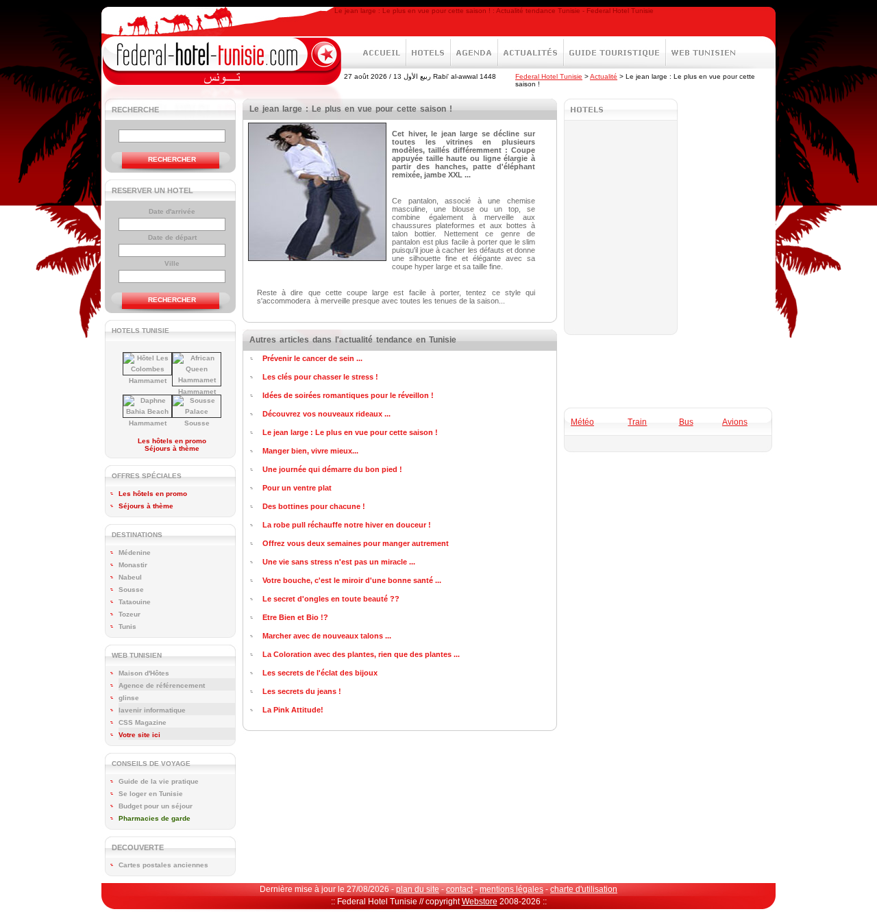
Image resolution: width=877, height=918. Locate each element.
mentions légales (511, 889)
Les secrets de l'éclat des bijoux (320, 673)
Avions (735, 422)
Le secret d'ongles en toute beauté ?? (330, 599)
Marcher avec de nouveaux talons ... (326, 636)
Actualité (603, 76)
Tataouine (135, 602)
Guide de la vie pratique (159, 781)
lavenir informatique (152, 710)
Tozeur (129, 614)
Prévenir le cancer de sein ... (312, 358)
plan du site (417, 889)
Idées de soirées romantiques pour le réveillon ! (348, 395)
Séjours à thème (172, 448)
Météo (582, 422)
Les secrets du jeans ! (301, 691)
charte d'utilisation (583, 889)
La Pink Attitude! (292, 710)
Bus (686, 422)
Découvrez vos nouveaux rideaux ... (326, 414)
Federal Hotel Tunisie (548, 76)
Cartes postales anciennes (163, 865)
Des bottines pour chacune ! (313, 506)
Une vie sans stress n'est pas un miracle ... (338, 562)
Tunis (127, 626)
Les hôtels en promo (172, 441)
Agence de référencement (162, 685)
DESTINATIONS (137, 534)
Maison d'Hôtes (144, 673)
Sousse (197, 423)
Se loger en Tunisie (151, 793)
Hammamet (147, 380)
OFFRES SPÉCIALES (147, 476)
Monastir (133, 565)
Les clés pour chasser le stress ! (320, 377)
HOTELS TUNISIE (140, 330)
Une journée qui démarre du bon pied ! (332, 469)
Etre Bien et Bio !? (295, 617)
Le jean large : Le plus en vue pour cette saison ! (350, 432)
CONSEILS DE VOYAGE (151, 763)
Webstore (479, 901)
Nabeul (130, 577)
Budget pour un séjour (156, 806)
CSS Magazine (142, 722)
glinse (129, 698)
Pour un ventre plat (297, 488)
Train (637, 422)
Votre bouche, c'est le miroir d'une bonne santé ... (351, 580)
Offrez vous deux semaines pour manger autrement (355, 543)
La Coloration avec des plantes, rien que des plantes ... (361, 654)
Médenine (135, 552)
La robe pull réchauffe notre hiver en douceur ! (346, 525)
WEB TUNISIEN (137, 655)
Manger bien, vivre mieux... (310, 451)
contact (459, 889)
